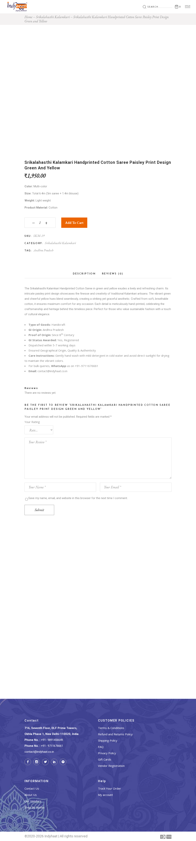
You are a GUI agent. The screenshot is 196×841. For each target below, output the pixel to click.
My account (105, 795)
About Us (30, 795)
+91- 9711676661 (52, 746)
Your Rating (32, 422)
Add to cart (74, 222)
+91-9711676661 (86, 366)
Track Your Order (109, 788)
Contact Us (31, 788)
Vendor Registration (111, 766)
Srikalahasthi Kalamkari (60, 243)
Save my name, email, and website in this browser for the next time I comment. (78, 498)
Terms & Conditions (111, 728)
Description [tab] (84, 274)
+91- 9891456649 (52, 740)
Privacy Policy (107, 753)
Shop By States (34, 807)
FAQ (101, 747)
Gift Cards (104, 759)
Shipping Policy (107, 740)
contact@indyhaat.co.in (52, 371)
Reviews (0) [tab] (112, 274)
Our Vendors (32, 801)
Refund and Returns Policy (115, 734)
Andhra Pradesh (43, 250)
